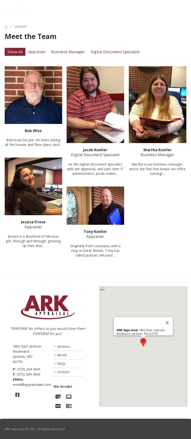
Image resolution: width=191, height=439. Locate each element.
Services (63, 346)
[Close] (167, 322)
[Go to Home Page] (6, 26)
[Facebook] (18, 395)
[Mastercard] (69, 397)
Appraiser (37, 51)
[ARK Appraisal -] (17, 11)
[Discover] (58, 397)
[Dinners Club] (69, 406)
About (62, 355)
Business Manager (68, 51)
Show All (15, 51)
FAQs (61, 363)
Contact (63, 372)
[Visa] (58, 406)
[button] (143, 342)
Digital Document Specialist (115, 51)
